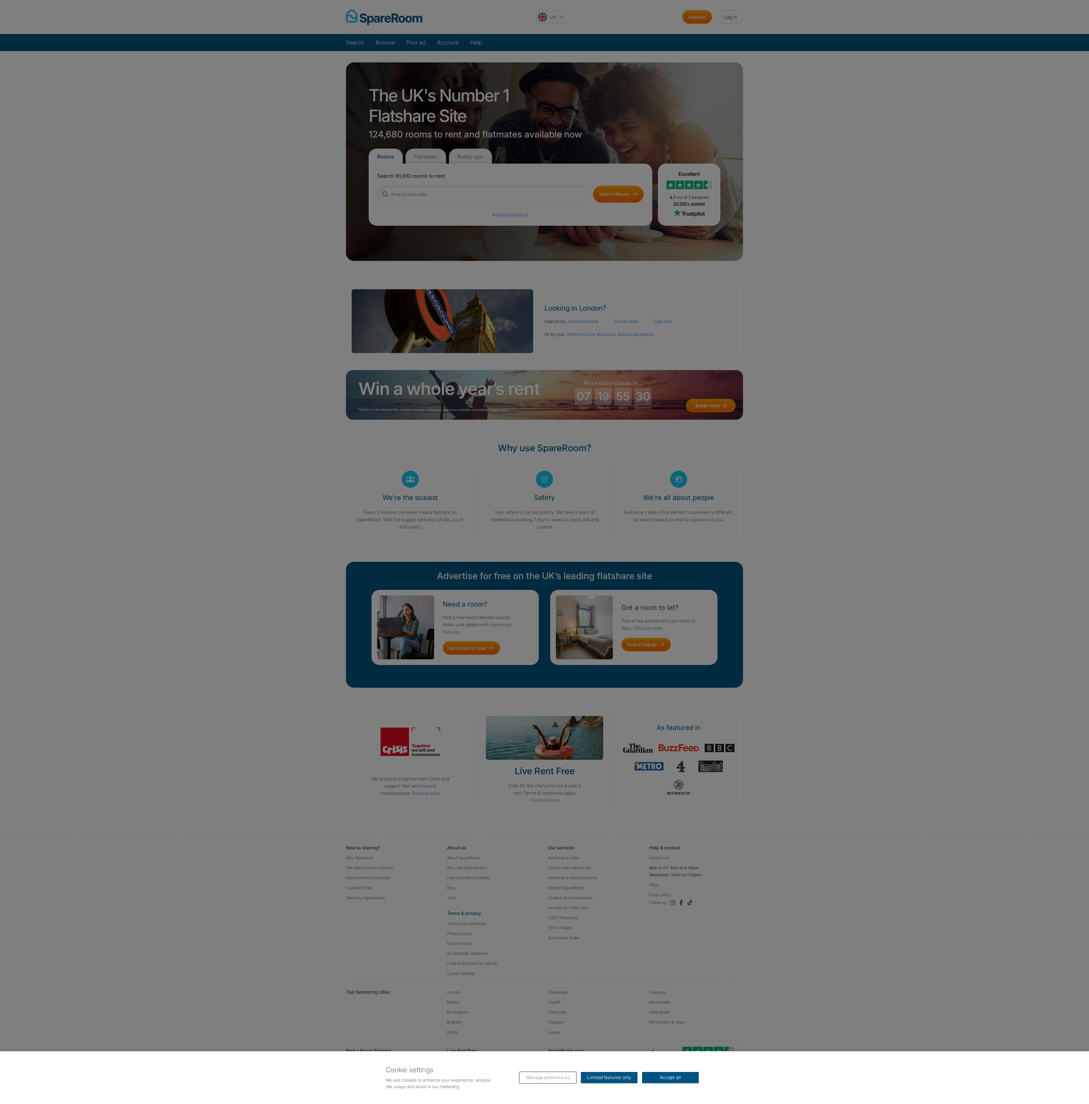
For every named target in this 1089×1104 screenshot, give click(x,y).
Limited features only (609, 1077)
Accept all (670, 1077)
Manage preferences (548, 1077)
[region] (544, 1077)
